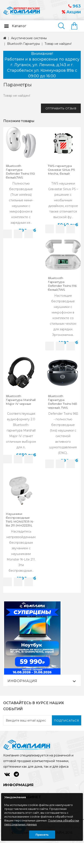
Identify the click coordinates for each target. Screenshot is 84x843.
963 (76, 6)
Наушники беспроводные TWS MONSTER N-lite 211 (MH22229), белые (20, 521)
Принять (42, 834)
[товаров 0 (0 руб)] (76, 26)
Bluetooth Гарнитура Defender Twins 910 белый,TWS (20, 171)
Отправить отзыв (60, 108)
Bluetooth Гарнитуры (23, 44)
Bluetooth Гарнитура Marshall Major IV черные (21, 400)
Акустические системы (29, 38)
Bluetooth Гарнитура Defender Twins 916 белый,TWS (62, 284)
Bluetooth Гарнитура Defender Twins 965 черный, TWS (62, 402)
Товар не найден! (58, 44)
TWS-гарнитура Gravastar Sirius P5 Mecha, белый (61, 169)
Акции (73, 11)
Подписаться (66, 720)
